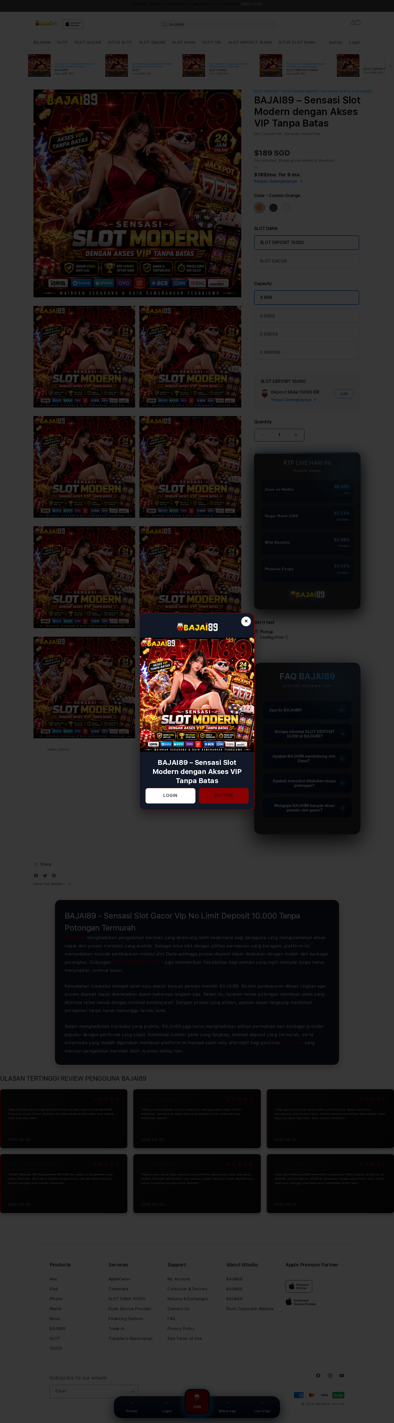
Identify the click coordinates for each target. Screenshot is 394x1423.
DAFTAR (224, 795)
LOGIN (170, 795)
